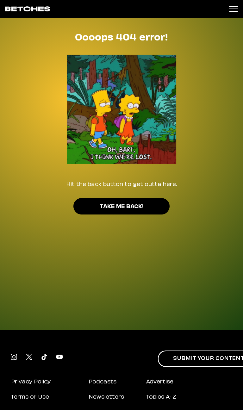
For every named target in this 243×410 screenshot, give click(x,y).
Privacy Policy (31, 382)
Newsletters (106, 397)
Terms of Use (30, 397)
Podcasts (102, 382)
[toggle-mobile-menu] (233, 8)
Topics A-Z (161, 397)
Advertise (159, 382)
